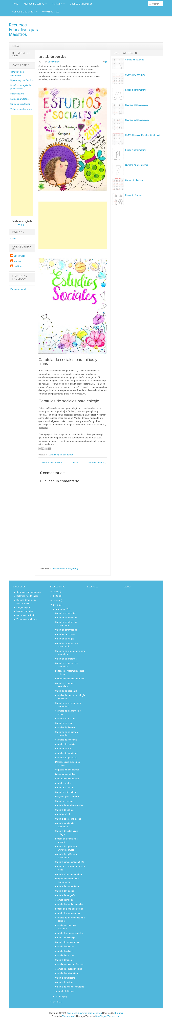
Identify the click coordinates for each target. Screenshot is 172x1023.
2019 (55, 605)
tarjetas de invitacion (20, 104)
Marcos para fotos (19, 99)
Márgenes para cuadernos (67, 796)
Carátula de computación (67, 942)
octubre (59, 996)
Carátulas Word (62, 814)
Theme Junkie (69, 1016)
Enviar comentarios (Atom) (65, 568)
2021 (55, 600)
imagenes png (17, 93)
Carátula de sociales (65, 810)
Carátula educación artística (68, 874)
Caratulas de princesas (66, 618)
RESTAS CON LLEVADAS (137, 120)
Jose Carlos (19, 256)
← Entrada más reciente (50, 462)
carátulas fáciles (63, 783)
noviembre (60, 609)
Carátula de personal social (68, 819)
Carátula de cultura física (67, 886)
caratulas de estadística (66, 753)
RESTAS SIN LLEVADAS (136, 105)
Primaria (57, 4)
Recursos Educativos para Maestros (24, 29)
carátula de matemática (66, 973)
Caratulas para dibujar (65, 613)
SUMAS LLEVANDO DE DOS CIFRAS (142, 135)
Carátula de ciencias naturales (69, 987)
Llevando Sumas (133, 195)
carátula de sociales (52, 57)
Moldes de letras (34, 4)
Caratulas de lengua (64, 639)
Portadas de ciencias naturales (69, 679)
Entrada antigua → (97, 462)
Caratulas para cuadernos (61, 454)
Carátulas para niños (65, 787)
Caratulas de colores (65, 634)
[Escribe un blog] (43, 448)
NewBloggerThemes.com (107, 1016)
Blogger (22, 224)
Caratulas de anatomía (66, 659)
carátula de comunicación (67, 913)
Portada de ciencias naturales (69, 909)
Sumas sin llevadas (134, 59)
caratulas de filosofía (65, 744)
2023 (55, 596)
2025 (55, 591)
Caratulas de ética (63, 723)
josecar (17, 261)
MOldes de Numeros (81, 4)
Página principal (18, 289)
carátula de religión (64, 951)
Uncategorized (50, 12)
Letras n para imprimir (135, 150)
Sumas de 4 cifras (134, 180)
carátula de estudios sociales (69, 904)
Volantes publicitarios (21, 109)
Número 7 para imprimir (136, 165)
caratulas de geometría (66, 757)
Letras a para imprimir (135, 90)
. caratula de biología (65, 991)
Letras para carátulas (65, 774)
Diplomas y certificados (21, 80)
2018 (55, 1002)
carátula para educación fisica (69, 964)
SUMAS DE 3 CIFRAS (135, 75)
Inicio (15, 46)
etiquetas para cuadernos (67, 770)
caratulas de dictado (65, 727)
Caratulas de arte (63, 749)
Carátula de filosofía (64, 891)
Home (15, 4)
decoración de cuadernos (67, 779)
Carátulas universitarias (66, 792)
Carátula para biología (65, 937)
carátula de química (64, 946)
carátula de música (64, 900)
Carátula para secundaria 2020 (69, 862)
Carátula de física (63, 960)
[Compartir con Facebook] (49, 448)
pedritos (18, 266)
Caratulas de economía (66, 691)
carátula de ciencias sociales (69, 933)
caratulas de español (65, 718)
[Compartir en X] (46, 448)
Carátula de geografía (65, 895)
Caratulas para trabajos (66, 630)
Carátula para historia (65, 978)
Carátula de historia (64, 982)
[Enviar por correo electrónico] (40, 448)
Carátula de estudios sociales (69, 805)
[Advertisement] (22, 165)
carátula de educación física (68, 969)
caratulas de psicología (66, 740)
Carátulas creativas (64, 801)
